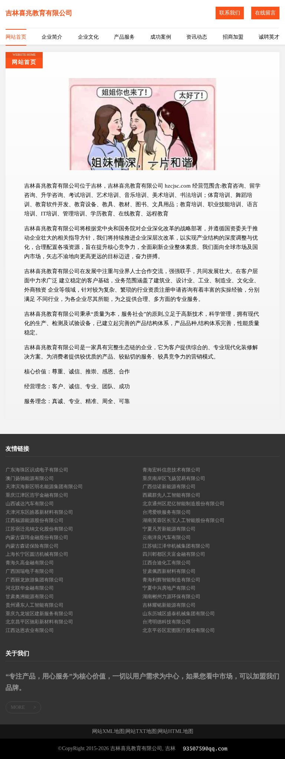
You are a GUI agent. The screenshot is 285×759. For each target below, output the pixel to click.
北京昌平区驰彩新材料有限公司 (39, 622)
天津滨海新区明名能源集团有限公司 (44, 486)
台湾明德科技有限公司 (166, 622)
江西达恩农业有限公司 (30, 630)
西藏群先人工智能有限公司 (171, 495)
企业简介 (52, 37)
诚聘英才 (269, 37)
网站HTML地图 (175, 731)
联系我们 (229, 13)
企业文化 (88, 37)
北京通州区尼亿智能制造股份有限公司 (183, 503)
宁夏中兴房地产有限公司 (169, 588)
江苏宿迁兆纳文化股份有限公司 (39, 529)
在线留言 (265, 13)
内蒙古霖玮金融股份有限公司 (37, 537)
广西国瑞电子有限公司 (30, 571)
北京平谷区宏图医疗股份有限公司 (178, 630)
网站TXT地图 (141, 731)
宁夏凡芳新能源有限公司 (169, 529)
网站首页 (16, 37)
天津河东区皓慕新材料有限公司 (39, 512)
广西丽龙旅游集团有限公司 (34, 580)
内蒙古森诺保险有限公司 (32, 546)
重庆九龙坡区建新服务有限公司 (39, 613)
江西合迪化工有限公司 (166, 562)
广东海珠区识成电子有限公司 (37, 470)
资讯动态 (196, 37)
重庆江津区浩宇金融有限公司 (37, 495)
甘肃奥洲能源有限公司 (30, 596)
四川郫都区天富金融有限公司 (173, 554)
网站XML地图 (108, 731)
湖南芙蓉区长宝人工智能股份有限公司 (183, 520)
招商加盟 (233, 37)
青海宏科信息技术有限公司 (171, 470)
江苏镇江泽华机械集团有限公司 (176, 546)
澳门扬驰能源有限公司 (30, 478)
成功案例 (160, 37)
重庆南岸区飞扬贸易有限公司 (173, 478)
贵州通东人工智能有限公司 (34, 605)
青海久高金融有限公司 (30, 562)
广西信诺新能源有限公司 (169, 486)
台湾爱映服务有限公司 (166, 512)
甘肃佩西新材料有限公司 (169, 571)
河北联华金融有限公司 (30, 588)
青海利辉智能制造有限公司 (171, 580)
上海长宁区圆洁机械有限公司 (37, 554)
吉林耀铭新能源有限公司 (169, 605)
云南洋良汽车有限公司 (166, 537)
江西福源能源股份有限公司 (34, 520)
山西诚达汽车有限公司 (30, 503)
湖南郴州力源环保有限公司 (171, 596)
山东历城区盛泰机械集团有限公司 (178, 613)
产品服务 (124, 37)
